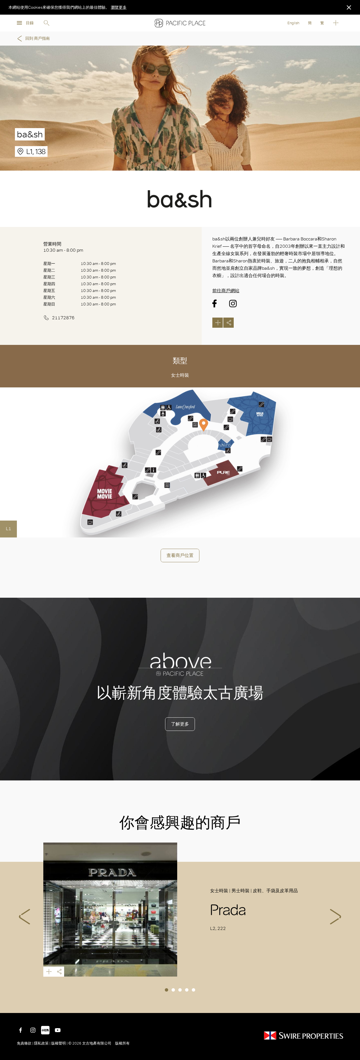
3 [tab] (180, 990)
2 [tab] (173, 990)
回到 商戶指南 (37, 38)
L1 (8, 528)
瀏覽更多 (119, 7)
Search (46, 23)
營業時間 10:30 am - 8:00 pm (63, 247)
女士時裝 (180, 375)
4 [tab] (186, 990)
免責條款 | (25, 1043)
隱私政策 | (42, 1043)
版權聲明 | (59, 1043)
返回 (351, 1004)
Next (335, 916)
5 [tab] (193, 990)
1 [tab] (166, 990)
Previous (24, 916)
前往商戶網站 (225, 290)
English (293, 23)
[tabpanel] (180, 909)
